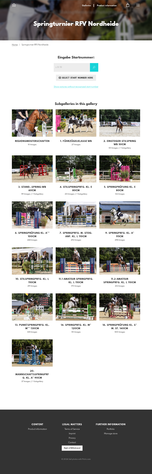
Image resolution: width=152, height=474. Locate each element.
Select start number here (77, 78)
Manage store (110, 434)
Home (15, 45)
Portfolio (111, 429)
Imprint (72, 434)
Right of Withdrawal (72, 448)
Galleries (86, 6)
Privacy (72, 438)
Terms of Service (72, 429)
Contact (72, 442)
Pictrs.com (86, 459)
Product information (107, 6)
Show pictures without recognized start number (76, 87)
